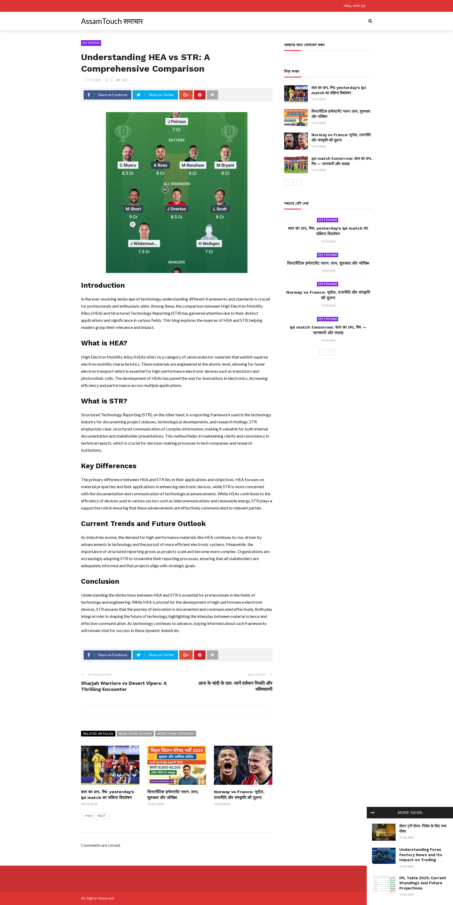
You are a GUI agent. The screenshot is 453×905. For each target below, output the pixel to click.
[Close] (372, 812)
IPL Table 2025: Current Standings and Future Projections (422, 883)
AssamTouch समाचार (112, 21)
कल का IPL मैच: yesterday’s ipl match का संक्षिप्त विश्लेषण (338, 90)
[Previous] (288, 182)
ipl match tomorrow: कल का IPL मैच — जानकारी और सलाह (341, 161)
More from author (135, 733)
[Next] (297, 182)
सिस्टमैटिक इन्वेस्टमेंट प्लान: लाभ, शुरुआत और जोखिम (328, 263)
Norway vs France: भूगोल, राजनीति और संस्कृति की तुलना (341, 138)
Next (102, 816)
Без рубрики (91, 43)
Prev (89, 816)
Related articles (98, 733)
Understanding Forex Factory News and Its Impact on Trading (420, 854)
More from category (175, 733)
